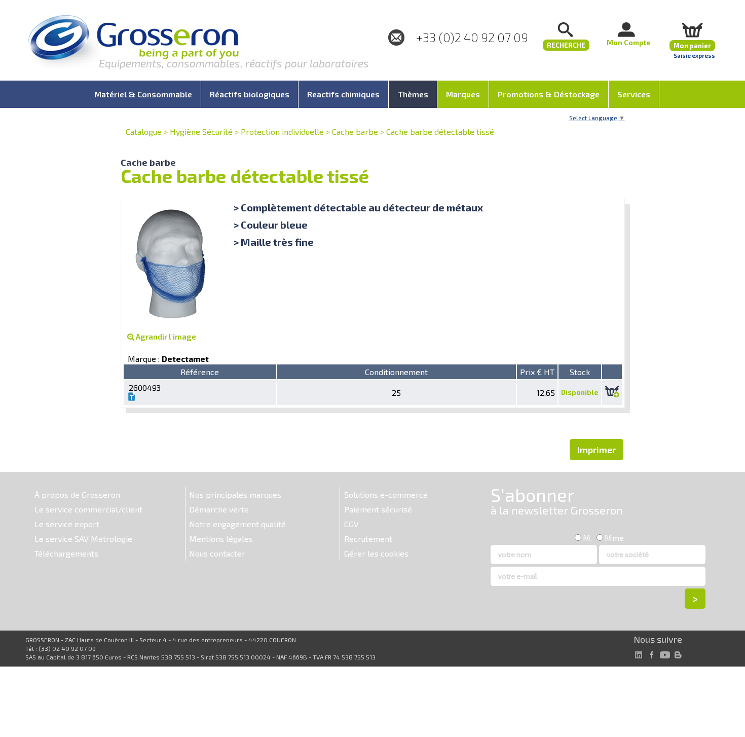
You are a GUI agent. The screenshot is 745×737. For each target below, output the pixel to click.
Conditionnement (396, 372)
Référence (199, 372)
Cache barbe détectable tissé (440, 131)
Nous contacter (217, 553)
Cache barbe (355, 131)
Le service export (66, 524)
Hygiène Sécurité (201, 131)
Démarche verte (219, 509)
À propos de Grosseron (77, 494)
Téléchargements (66, 553)
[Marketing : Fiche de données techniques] (131, 397)
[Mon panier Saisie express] (692, 30)
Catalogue (144, 131)
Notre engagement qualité (237, 524)
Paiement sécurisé (378, 509)
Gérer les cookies (376, 553)
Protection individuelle (282, 131)
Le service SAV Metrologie (83, 538)
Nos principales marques (235, 494)
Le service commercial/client (88, 509)
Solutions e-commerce (386, 494)
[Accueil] (133, 42)
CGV (351, 524)
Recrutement (368, 538)
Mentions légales (221, 538)
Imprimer (596, 449)
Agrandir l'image (165, 336)
